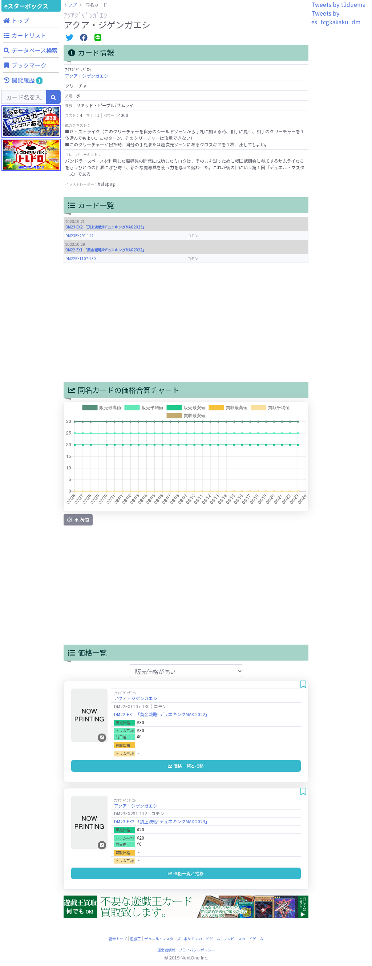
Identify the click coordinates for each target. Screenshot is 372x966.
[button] (31, 20)
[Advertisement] (31, 345)
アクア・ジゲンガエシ (86, 76)
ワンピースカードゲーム (243, 938)
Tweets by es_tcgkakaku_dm (336, 17)
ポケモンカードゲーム (202, 938)
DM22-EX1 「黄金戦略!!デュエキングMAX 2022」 (105, 249)
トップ (70, 4)
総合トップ (118, 938)
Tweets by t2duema (338, 4)
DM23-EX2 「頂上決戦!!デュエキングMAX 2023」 (105, 227)
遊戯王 (135, 938)
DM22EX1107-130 (80, 258)
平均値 (81, 519)
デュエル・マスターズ (162, 938)
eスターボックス (26, 5)
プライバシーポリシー (197, 950)
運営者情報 (166, 950)
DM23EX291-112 (79, 235)
